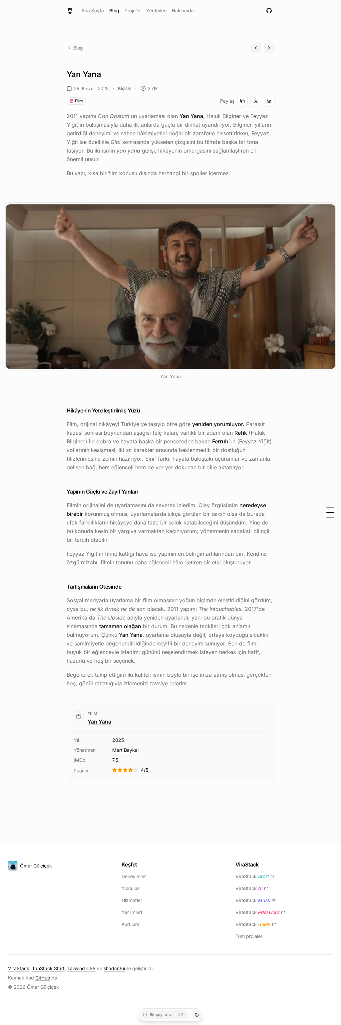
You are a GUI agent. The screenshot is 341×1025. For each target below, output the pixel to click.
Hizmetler (132, 900)
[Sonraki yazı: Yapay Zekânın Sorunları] (269, 48)
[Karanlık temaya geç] (196, 1014)
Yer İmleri (156, 10)
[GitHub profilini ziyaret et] (269, 10)
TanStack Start (48, 968)
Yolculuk (131, 888)
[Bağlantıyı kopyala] (242, 101)
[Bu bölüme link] (145, 410)
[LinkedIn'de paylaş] (269, 101)
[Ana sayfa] (70, 10)
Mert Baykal (125, 750)
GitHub (42, 977)
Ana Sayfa (92, 10)
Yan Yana (99, 721)
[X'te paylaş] (255, 101)
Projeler (133, 10)
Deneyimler (134, 876)
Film (79, 100)
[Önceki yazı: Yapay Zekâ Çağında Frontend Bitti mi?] (255, 48)
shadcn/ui (114, 968)
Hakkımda (183, 10)
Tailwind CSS (81, 968)
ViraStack (252, 876)
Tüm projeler (248, 936)
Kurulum (130, 924)
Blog (114, 10)
